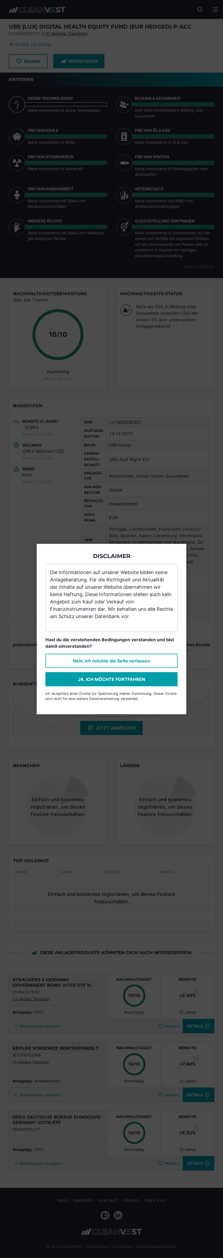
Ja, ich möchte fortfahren (111, 679)
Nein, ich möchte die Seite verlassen (111, 661)
